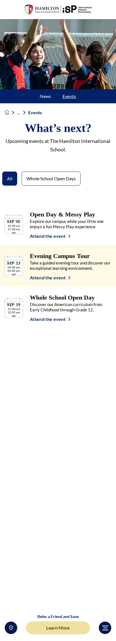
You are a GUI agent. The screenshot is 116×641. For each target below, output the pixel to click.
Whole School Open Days (51, 178)
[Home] (58, 9)
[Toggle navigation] (105, 627)
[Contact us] (11, 627)
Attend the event (48, 236)
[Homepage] (11, 112)
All (9, 178)
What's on (22, 112)
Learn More (58, 627)
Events (69, 96)
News (45, 96)
